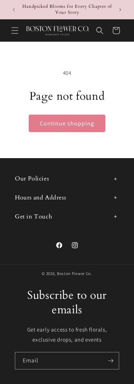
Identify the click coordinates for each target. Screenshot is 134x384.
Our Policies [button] (32, 179)
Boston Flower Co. (74, 273)
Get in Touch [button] (33, 216)
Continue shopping (67, 123)
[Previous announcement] (14, 9)
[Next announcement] (120, 9)
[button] (15, 30)
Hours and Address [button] (40, 197)
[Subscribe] (110, 360)
